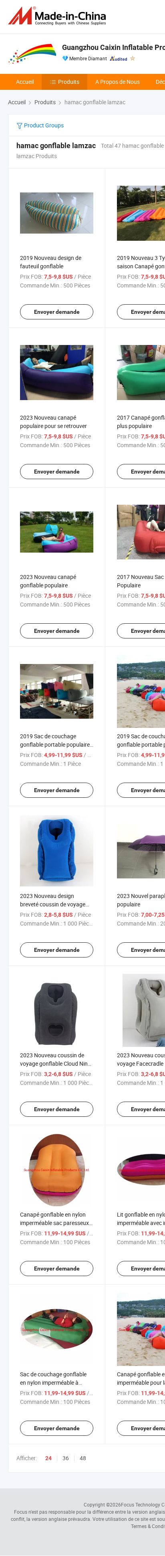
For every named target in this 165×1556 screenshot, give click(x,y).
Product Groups (43, 125)
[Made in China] (58, 15)
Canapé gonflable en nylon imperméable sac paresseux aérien (54, 1223)
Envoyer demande (57, 312)
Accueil (25, 81)
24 (48, 1458)
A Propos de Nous (117, 81)
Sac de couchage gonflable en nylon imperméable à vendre (53, 1382)
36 (65, 1458)
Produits (68, 81)
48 (83, 1458)
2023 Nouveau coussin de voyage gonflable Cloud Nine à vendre (55, 1063)
